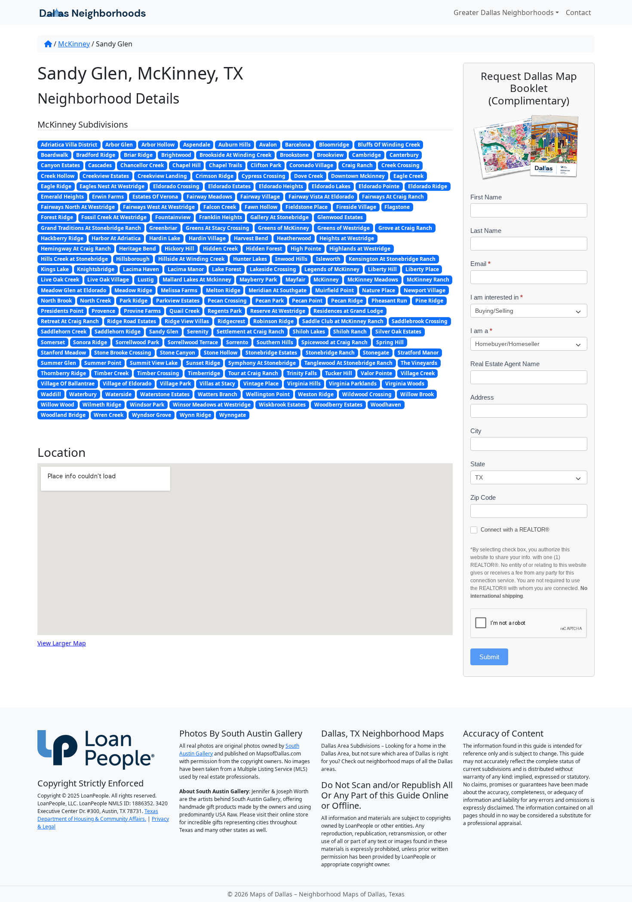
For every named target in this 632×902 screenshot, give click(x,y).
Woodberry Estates (338, 404)
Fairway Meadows (209, 196)
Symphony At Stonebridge (262, 363)
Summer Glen (58, 363)
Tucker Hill (338, 373)
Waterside (118, 394)
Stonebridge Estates (271, 352)
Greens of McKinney (283, 228)
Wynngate (232, 415)
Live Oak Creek (60, 279)
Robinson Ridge (273, 321)
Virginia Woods (404, 383)
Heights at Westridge (346, 238)
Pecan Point (307, 300)
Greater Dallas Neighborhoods (504, 12)
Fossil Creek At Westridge (114, 217)
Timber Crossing (158, 373)
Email (480, 263)
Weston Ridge (316, 394)
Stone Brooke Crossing (122, 352)
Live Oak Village (108, 279)
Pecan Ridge (347, 300)
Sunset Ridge (203, 363)
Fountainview (172, 217)
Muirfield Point (334, 290)
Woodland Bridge (63, 415)
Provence (103, 311)
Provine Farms (142, 311)
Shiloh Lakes (309, 331)
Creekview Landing (162, 176)
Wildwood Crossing (367, 394)
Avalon (268, 144)
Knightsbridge (95, 269)
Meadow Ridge (133, 290)
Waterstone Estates (165, 394)
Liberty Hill (382, 269)
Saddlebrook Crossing (420, 321)
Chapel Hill (186, 165)
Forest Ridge (57, 217)
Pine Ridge (429, 300)
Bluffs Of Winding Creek (389, 144)
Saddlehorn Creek (63, 331)
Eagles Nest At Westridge (112, 186)
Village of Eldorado (127, 383)
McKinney (74, 44)
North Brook (56, 300)
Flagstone (397, 207)
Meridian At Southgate (278, 290)
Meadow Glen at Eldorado (73, 290)
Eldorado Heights (281, 186)
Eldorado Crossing (176, 186)
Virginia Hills (304, 383)
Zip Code (483, 497)
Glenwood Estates (340, 217)
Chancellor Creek (142, 165)
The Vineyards (419, 363)
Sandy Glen (163, 331)
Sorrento (237, 342)
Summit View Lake (154, 363)
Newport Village (424, 290)
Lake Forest (226, 269)
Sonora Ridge (90, 342)
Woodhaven (386, 404)
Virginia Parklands (353, 383)
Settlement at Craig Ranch (250, 331)
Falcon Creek (219, 207)
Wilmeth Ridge (102, 404)
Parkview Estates (177, 300)
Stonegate (376, 352)
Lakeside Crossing (273, 269)
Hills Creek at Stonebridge (74, 259)
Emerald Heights (62, 196)
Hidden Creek (220, 248)
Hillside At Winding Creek (191, 259)
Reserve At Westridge (277, 311)
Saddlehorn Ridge (118, 331)
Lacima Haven (141, 269)
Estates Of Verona (155, 196)
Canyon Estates (60, 165)
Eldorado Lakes (331, 186)
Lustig (146, 279)
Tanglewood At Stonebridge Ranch (348, 363)
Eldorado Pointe (379, 186)
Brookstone (294, 155)
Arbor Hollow (158, 144)
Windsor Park (147, 404)
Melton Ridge (223, 290)
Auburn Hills (234, 144)
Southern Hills (275, 342)
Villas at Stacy (217, 383)
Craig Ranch (357, 165)
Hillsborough (133, 259)
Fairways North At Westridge (78, 207)
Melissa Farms (179, 290)
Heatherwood (294, 238)
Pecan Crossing (227, 300)
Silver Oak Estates (398, 331)
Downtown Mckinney (358, 176)
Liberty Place (422, 269)
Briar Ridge (138, 155)
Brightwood (176, 155)
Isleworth (328, 259)
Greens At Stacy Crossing (217, 228)
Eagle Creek (408, 176)
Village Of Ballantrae (68, 383)
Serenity (198, 331)
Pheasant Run (389, 300)
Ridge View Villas (187, 321)
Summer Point (102, 363)
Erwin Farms (108, 196)
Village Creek (418, 373)
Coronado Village (311, 165)
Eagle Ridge (56, 186)
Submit (489, 656)
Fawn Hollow (261, 207)
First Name (486, 197)
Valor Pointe (376, 373)
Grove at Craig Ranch (405, 228)
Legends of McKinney (331, 269)
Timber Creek (111, 373)
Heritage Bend (137, 248)
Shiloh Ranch (350, 331)
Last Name (485, 230)
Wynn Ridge (195, 415)
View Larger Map (61, 643)
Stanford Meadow (63, 352)
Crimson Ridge (214, 176)
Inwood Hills (291, 259)
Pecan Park (269, 300)
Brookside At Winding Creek (235, 155)
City (476, 430)
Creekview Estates (106, 176)
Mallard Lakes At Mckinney (197, 279)
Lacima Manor (186, 269)
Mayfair (295, 279)
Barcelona (297, 144)
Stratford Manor (418, 352)
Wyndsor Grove (151, 415)
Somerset (53, 342)
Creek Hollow (57, 176)
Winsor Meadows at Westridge (212, 404)
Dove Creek (308, 176)
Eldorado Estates (229, 186)
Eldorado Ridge (427, 186)
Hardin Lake (164, 238)
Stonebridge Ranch (330, 352)
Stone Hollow (220, 352)
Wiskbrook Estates (282, 404)
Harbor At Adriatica (116, 238)
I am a (481, 330)
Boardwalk (54, 155)
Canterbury (404, 155)
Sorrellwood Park (137, 342)
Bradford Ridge (95, 155)
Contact (578, 12)
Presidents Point (62, 311)
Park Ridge (133, 300)
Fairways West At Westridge (159, 207)
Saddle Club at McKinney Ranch (342, 321)
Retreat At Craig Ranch (70, 321)
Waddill (51, 394)
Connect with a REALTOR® (514, 529)
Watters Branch (217, 394)
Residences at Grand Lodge (348, 311)
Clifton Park (266, 165)
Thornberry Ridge (63, 373)
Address (482, 397)
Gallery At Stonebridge (279, 217)
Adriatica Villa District (69, 144)
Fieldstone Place (306, 207)
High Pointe (306, 248)
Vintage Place (261, 383)
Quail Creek (184, 311)
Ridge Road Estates (131, 321)
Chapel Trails (225, 165)
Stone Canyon (177, 352)
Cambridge (366, 155)
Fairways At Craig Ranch (393, 196)
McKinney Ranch (428, 279)
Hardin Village (207, 238)
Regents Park (225, 311)
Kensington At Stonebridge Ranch (392, 259)
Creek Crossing (400, 165)
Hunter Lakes (250, 259)
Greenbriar (163, 228)
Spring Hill (390, 342)
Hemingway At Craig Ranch (76, 248)
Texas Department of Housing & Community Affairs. (97, 815)
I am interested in (496, 297)
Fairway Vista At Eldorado (321, 196)
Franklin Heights (220, 217)
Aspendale (196, 144)
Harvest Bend (251, 238)
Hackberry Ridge (62, 238)
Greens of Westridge (343, 228)
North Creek (95, 300)
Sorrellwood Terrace (193, 342)
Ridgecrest (231, 321)
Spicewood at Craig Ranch (334, 342)
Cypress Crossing (263, 176)
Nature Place (378, 290)
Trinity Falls (302, 373)
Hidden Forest (264, 248)
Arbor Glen (119, 144)
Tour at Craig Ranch (253, 373)
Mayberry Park (258, 279)
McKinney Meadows (372, 279)
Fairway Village (260, 196)
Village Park (175, 383)
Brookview (330, 155)
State (477, 464)
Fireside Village (356, 207)
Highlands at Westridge (359, 248)
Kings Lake (55, 269)
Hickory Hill (179, 248)
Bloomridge (334, 144)
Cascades (100, 165)
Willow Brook (417, 394)
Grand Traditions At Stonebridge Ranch (91, 228)
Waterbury (83, 394)
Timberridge (204, 373)
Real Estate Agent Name (505, 363)
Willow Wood (57, 404)
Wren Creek (108, 415)
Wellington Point (268, 394)
